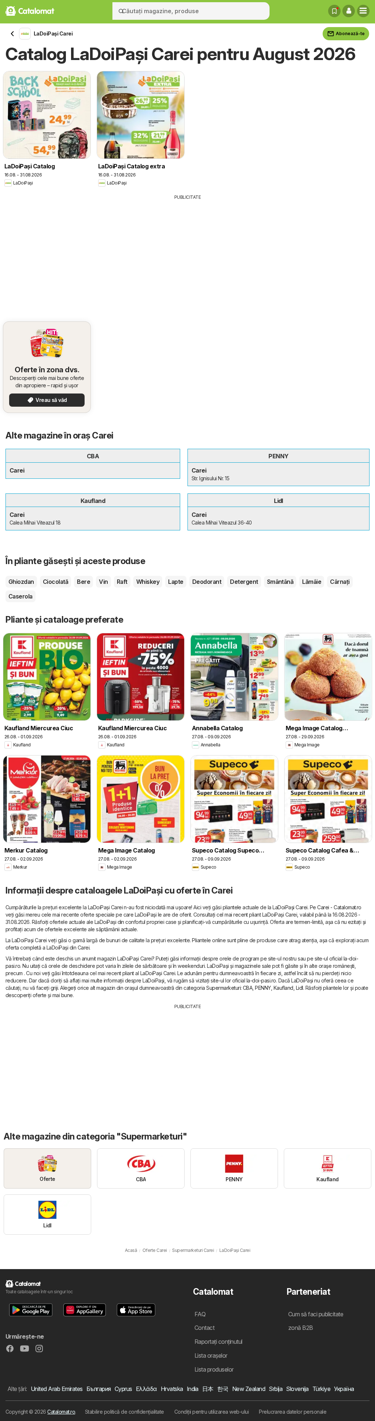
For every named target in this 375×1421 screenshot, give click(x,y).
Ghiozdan (21, 581)
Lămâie (311, 581)
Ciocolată (55, 581)
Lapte (175, 581)
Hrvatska (172, 1388)
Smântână (280, 581)
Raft (122, 581)
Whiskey (147, 581)
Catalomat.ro (61, 1412)
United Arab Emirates (57, 1388)
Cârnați (339, 581)
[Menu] (363, 11)
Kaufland (283, 988)
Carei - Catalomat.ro (339, 907)
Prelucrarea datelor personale (292, 1412)
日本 (208, 1388)
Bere (83, 581)
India (192, 1388)
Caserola (20, 596)
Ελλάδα (146, 1388)
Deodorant (206, 581)
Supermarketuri (223, 988)
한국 (223, 1388)
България (98, 1388)
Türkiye (321, 1388)
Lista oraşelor (210, 1355)
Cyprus (123, 1388)
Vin (103, 581)
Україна (344, 1388)
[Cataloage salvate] (334, 11)
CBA (247, 988)
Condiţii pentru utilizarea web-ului (211, 1412)
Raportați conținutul (218, 1341)
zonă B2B (300, 1327)
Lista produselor (214, 1369)
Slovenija (297, 1388)
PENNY (263, 988)
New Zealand (248, 1388)
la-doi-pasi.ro (261, 980)
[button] (348, 11)
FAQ (199, 1314)
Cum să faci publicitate (315, 1314)
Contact (204, 1327)
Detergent (244, 581)
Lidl (299, 988)
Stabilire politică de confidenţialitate (124, 1412)
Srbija (275, 1388)
